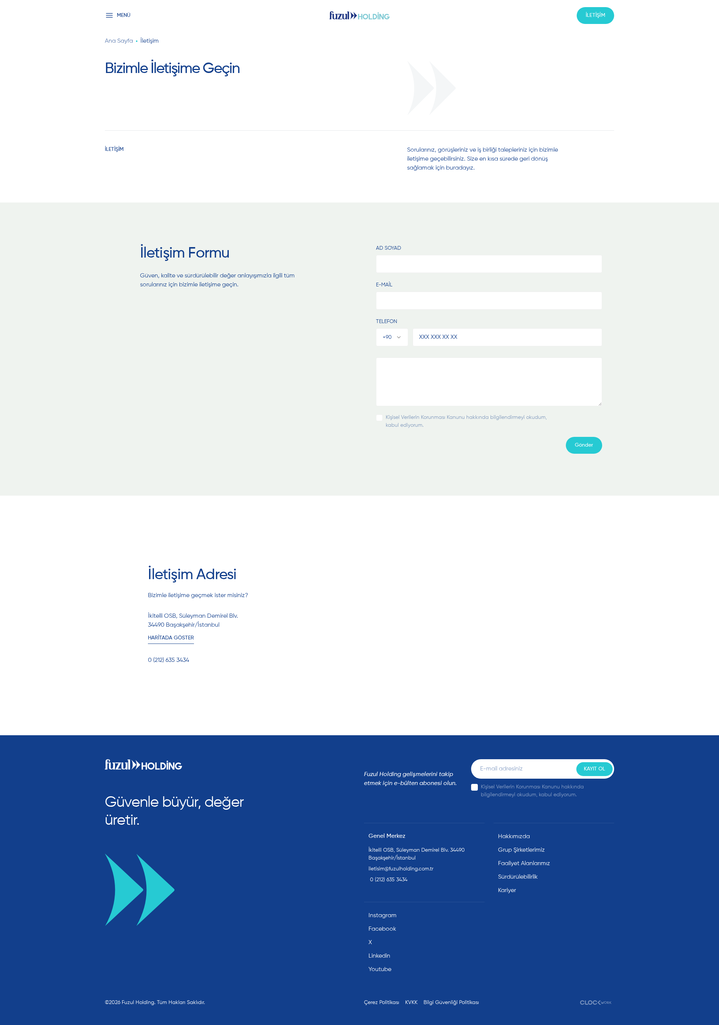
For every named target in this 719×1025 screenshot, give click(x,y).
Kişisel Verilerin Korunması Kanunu (425, 417)
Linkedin (379, 956)
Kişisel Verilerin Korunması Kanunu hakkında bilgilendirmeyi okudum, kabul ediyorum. (532, 790)
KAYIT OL (594, 769)
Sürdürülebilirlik (518, 877)
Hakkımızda (514, 837)
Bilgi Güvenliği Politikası (451, 1002)
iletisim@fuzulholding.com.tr (400, 869)
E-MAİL (384, 285)
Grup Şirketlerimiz (521, 850)
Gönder (584, 445)
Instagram (382, 916)
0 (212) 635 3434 (387, 879)
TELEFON (386, 321)
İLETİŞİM (595, 15)
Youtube (379, 970)
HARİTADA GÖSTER (171, 638)
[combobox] (392, 337)
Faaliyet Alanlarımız (524, 864)
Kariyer (507, 891)
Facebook (382, 929)
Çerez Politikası (381, 1002)
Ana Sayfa (119, 41)
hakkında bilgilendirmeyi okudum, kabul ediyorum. (466, 421)
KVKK (411, 1002)
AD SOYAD (388, 248)
